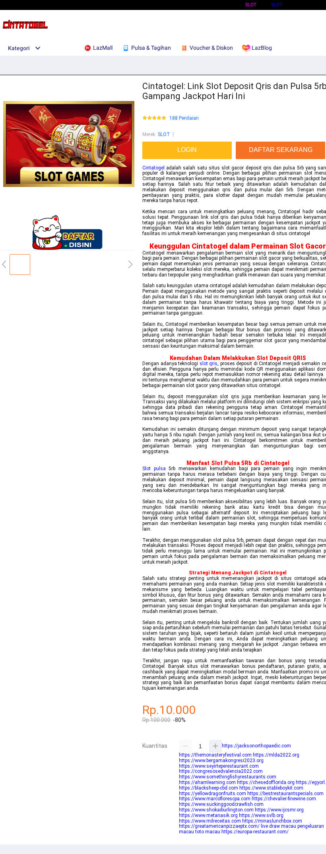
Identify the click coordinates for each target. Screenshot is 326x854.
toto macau (207, 832)
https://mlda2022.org (276, 755)
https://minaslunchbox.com (272, 821)
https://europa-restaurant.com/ (255, 832)
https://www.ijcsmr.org (279, 810)
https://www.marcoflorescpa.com (214, 798)
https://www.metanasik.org (208, 815)
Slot (250, 5)
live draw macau (278, 826)
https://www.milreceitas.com (210, 821)
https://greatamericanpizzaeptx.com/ (219, 826)
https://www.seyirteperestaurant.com (219, 766)
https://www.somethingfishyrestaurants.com (227, 777)
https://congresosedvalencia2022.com (221, 771)
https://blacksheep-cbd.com (208, 788)
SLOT (276, 5)
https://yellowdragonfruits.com (212, 793)
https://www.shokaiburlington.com (216, 810)
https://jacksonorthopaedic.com (256, 746)
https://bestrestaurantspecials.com (285, 793)
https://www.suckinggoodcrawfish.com (221, 804)
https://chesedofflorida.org (266, 782)
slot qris (209, 363)
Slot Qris (308, 5)
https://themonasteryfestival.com (215, 755)
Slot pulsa (154, 468)
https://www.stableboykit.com (271, 788)
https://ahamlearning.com (207, 782)
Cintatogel (153, 168)
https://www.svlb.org (261, 815)
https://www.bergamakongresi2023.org (221, 760)
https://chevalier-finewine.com (284, 798)
